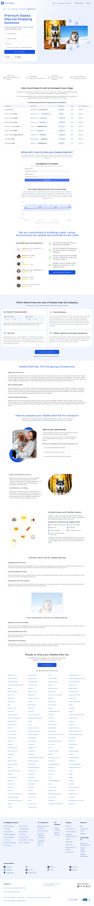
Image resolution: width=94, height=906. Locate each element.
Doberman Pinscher (33, 728)
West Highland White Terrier (76, 800)
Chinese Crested (73, 718)
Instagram (9, 870)
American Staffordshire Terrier (77, 678)
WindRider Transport (28, 277)
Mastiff (9, 757)
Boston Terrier (52, 701)
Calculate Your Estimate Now (47, 352)
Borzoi (29, 701)
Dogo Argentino (52, 728)
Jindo (49, 747)
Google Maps (10, 872)
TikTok (51, 870)
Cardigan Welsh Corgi (54, 711)
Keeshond (71, 747)
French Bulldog (12, 734)
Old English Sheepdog (74, 764)
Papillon (10, 767)
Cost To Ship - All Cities (26, 840)
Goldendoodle (52, 737)
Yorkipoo (10, 807)
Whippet (10, 803)
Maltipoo (71, 754)
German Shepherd (33, 734)
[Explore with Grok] (86, 886)
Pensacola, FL (34, 122)
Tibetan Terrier (32, 797)
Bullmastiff (72, 708)
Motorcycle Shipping (10, 842)
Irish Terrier (51, 744)
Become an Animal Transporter (43, 827)
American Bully (32, 678)
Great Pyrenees (32, 741)
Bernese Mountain (73, 691)
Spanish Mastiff (32, 793)
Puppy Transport (57, 829)
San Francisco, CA (35, 113)
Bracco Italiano (52, 704)
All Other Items (23, 837)
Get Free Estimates (20, 51)
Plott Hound (51, 770)
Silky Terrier (72, 790)
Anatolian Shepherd (13, 681)
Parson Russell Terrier (34, 767)
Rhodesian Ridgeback (54, 780)
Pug (49, 777)
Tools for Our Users (84, 830)
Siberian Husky (52, 790)
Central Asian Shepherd (14, 718)
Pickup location (12, 33)
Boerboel (50, 698)
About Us (68, 826)
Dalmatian (10, 728)
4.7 (21, 58)
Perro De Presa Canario (14, 770)
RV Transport (7, 845)
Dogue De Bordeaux (74, 728)
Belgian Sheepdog (12, 691)
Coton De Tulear (52, 724)
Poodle (70, 774)
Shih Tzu (30, 790)
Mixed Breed (51, 761)
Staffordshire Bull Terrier (55, 793)
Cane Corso (31, 711)
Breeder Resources (57, 833)
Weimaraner (51, 800)
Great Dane (11, 741)
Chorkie (30, 721)
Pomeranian (31, 774)
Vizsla (29, 800)
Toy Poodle (71, 797)
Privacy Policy (21, 897)
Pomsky (50, 774)
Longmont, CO (34, 134)
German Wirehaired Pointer (76, 734)
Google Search (32, 872)
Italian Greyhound (12, 747)
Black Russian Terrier (74, 695)
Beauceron (31, 688)
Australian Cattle (32, 681)
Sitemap (82, 833)
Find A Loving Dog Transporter (62, 3)
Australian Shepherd (74, 681)
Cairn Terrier (11, 711)
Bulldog (50, 708)
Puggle (70, 777)
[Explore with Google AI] (81, 886)
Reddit (52, 867)
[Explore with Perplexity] (84, 886)
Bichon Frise (11, 695)
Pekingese (51, 767)
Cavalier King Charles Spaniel (76, 714)
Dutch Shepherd (12, 731)
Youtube (74, 867)
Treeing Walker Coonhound (15, 800)
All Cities (7, 829)
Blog (81, 826)
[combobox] (19, 34)
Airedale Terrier (32, 675)
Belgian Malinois (73, 688)
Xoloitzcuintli (72, 803)
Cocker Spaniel (12, 724)
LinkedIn (30, 870)
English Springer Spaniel (75, 731)
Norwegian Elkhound (53, 764)
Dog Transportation (13, 9)
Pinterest (74, 870)
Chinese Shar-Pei (12, 721)
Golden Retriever (32, 737)
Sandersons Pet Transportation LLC (32, 248)
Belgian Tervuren (32, 691)
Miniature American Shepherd (36, 757)
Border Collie (72, 698)
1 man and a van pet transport (31, 284)
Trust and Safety (71, 831)
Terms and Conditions (9, 897)
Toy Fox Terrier (52, 797)
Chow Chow (51, 721)
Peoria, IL (32, 130)
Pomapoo (10, 774)
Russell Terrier (11, 784)
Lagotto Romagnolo (74, 751)
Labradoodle (31, 751)
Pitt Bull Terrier (32, 770)
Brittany (71, 704)
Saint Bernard (31, 784)
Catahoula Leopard (13, 714)
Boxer (9, 704)
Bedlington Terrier (53, 688)
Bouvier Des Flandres (74, 701)
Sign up (40, 845)
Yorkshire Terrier (32, 807)
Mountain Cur (72, 761)
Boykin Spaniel (32, 704)
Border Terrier (11, 701)
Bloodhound (11, 698)
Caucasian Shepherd (33, 714)
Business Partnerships (84, 855)
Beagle (9, 688)
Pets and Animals (9, 826)
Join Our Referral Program (82, 849)
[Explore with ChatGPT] (78, 886)
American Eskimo (53, 678)
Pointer (71, 770)
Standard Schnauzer (13, 797)
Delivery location (12, 38)
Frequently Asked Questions (71, 835)
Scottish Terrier (52, 787)
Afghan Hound (11, 675)
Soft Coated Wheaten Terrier (15, 793)
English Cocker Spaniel (34, 731)
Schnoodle (31, 787)
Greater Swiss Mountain (54, 741)
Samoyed (71, 784)
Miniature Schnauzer (33, 761)
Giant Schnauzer (12, 737)
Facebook (9, 867)
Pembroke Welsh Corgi (75, 767)
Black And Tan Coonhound (55, 695)
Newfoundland (32, 764)
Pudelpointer (31, 777)
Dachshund (72, 724)
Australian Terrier (32, 685)
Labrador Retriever (53, 751)
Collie (29, 724)
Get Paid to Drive (43, 831)
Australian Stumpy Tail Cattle (15, 685)
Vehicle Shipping (8, 837)
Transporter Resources (41, 841)
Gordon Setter (72, 737)
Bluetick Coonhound (33, 698)
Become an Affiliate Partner (85, 844)
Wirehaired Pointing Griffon (55, 803)
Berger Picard (52, 691)
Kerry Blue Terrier (12, 751)
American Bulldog (12, 678)
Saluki (50, 784)
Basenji (50, 685)
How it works (79, 3)
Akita (49, 675)
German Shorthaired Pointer (55, 734)
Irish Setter (31, 744)
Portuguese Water (12, 777)
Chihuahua (51, 718)
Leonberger (11, 754)
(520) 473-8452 (16, 891)
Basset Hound (72, 685)
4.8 (11, 58)
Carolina (71, 711)
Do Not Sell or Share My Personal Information (39, 897)
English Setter (52, 731)
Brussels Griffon (12, 708)
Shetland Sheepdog (74, 787)
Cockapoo (71, 721)
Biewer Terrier (32, 695)
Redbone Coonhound (33, 780)
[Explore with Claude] (89, 886)
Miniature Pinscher (74, 757)
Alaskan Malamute (74, 675)
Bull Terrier (31, 708)
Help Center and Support (70, 848)
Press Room (69, 842)
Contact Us (69, 844)
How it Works (70, 829)
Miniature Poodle (12, 761)
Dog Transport (23, 826)
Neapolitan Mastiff (12, 764)
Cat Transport (8, 831)
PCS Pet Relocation (9, 834)
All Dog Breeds (23, 829)
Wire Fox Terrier (32, 803)
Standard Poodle (73, 793)
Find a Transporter (24, 842)
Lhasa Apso (31, 754)
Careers (68, 839)
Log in (88, 3)
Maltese (50, 754)
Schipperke (11, 787)
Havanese (10, 744)
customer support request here (17, 888)
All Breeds (22, 9)
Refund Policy (70, 852)
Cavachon (51, 714)
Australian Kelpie (52, 681)
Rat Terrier (10, 780)
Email (9, 43)
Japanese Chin (32, 747)
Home (4, 9)
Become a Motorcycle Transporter (41, 835)
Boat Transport (23, 831)
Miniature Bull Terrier (54, 757)
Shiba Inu (10, 790)
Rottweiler (71, 780)
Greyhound (72, 741)
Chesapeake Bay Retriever (35, 718)
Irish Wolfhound (73, 744)
